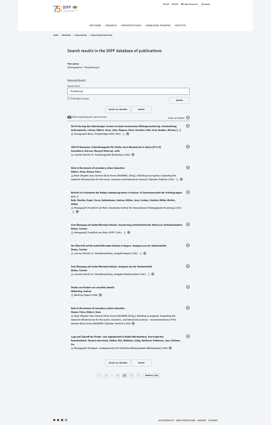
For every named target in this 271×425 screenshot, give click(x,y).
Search (207, 4)
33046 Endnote (127, 133)
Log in (215, 4)
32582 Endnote (133, 154)
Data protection (185, 420)
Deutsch (175, 4)
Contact (166, 4)
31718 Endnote (128, 232)
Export (141, 109)
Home (55, 35)
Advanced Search (76, 80)
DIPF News (95, 25)
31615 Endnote (144, 253)
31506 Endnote (133, 323)
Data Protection (191, 4)
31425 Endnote (152, 274)
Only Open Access (80, 98)
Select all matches (118, 109)
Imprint (201, 420)
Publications (81, 35)
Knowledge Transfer (158, 25)
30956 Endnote (170, 347)
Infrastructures (131, 25)
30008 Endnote (100, 294)
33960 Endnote (77, 211)
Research (111, 25)
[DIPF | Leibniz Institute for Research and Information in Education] (65, 13)
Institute (180, 25)
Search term (73, 86)
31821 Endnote (181, 179)
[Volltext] (72, 133)
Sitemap (213, 420)
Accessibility (166, 420)
